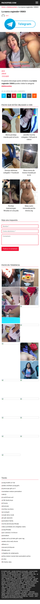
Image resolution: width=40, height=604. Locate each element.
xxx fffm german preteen (14, 574)
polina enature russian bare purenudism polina (16, 556)
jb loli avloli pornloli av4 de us (14, 580)
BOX (3, 71)
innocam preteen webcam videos (15, 586)
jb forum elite (28, 580)
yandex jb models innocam (14, 589)
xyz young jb (5, 512)
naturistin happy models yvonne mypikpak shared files (18, 592)
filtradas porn (6, 550)
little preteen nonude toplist (17, 587)
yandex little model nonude (24, 578)
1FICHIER (5, 76)
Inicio (3, 7)
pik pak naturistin (7, 518)
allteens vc (5, 544)
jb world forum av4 (7, 497)
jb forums (5, 503)
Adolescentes (12, 7)
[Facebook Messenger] (3, 96)
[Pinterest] (14, 96)
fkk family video (7, 562)
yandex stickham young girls (10, 485)
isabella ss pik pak (10, 578)
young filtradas (6, 529)
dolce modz (17, 577)
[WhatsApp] (19, 96)
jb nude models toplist (26, 572)
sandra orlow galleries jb (13, 592)
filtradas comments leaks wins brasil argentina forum (18, 583)
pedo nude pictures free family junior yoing (19, 596)
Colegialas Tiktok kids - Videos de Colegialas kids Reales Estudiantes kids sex (19, 595)
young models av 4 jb (8, 482)
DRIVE (3, 74)
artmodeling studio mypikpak (15, 583)
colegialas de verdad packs (10, 553)
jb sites (4, 559)
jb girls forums (16, 575)
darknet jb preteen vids (29, 574)
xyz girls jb (25, 592)
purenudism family (7, 521)
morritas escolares (8, 509)
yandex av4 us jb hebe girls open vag (13, 538)
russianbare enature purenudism (12, 491)
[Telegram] (24, 96)
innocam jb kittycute (8, 547)
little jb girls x (25, 575)
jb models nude (5, 571)
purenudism (5, 535)
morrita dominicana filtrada (10, 524)
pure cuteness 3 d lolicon (9, 532)
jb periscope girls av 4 (8, 488)
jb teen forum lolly (17, 581)
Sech (7, 15)
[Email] (29, 96)
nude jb (4, 494)
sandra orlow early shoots (10, 541)
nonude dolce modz (8, 515)
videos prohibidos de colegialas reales (14, 527)
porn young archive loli (13, 594)
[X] (9, 96)
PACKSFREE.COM (8, 3)
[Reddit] (34, 96)
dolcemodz (5, 506)
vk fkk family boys (7, 500)
